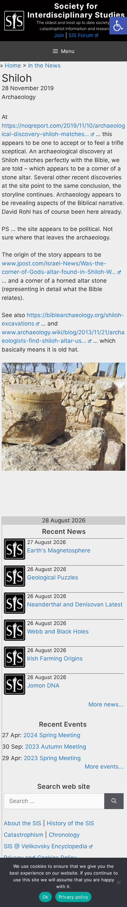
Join (59, 35)
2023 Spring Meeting (52, 758)
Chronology (64, 834)
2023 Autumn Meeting (55, 746)
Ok (45, 897)
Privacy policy (73, 897)
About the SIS (22, 823)
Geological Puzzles (52, 577)
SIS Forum (80, 35)
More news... (106, 704)
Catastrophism (23, 834)
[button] (118, 25)
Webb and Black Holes (58, 631)
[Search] (114, 801)
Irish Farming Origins (55, 658)
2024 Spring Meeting (51, 735)
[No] (118, 882)
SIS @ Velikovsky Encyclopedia (45, 846)
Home (14, 65)
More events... (104, 766)
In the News (44, 65)
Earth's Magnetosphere (58, 550)
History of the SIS (70, 823)
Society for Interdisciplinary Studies (76, 10)
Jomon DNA (43, 685)
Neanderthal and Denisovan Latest (75, 604)
